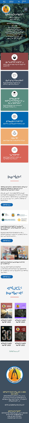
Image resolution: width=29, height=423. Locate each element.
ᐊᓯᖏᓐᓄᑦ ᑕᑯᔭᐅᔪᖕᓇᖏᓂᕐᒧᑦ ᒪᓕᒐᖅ (14, 404)
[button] (5, 2)
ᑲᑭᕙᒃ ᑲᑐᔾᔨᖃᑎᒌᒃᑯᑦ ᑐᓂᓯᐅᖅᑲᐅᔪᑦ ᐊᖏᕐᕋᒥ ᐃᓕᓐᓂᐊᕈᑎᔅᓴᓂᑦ (13, 262)
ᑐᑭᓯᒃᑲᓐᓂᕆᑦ (7, 205)
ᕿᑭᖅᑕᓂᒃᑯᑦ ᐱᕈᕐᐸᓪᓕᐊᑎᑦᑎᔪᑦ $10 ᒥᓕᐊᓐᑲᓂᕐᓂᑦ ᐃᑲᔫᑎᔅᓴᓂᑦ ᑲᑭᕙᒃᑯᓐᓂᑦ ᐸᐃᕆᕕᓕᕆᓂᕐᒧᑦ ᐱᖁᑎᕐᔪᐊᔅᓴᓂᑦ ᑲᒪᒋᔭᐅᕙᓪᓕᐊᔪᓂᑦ (14, 188)
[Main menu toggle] (26, 9)
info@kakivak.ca (18, 414)
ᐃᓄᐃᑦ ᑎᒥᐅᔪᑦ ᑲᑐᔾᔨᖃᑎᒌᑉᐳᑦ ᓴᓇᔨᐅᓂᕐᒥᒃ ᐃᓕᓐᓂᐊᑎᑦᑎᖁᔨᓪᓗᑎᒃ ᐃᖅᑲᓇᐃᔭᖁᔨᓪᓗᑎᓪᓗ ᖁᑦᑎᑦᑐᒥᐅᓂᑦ (13, 228)
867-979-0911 (17, 416)
